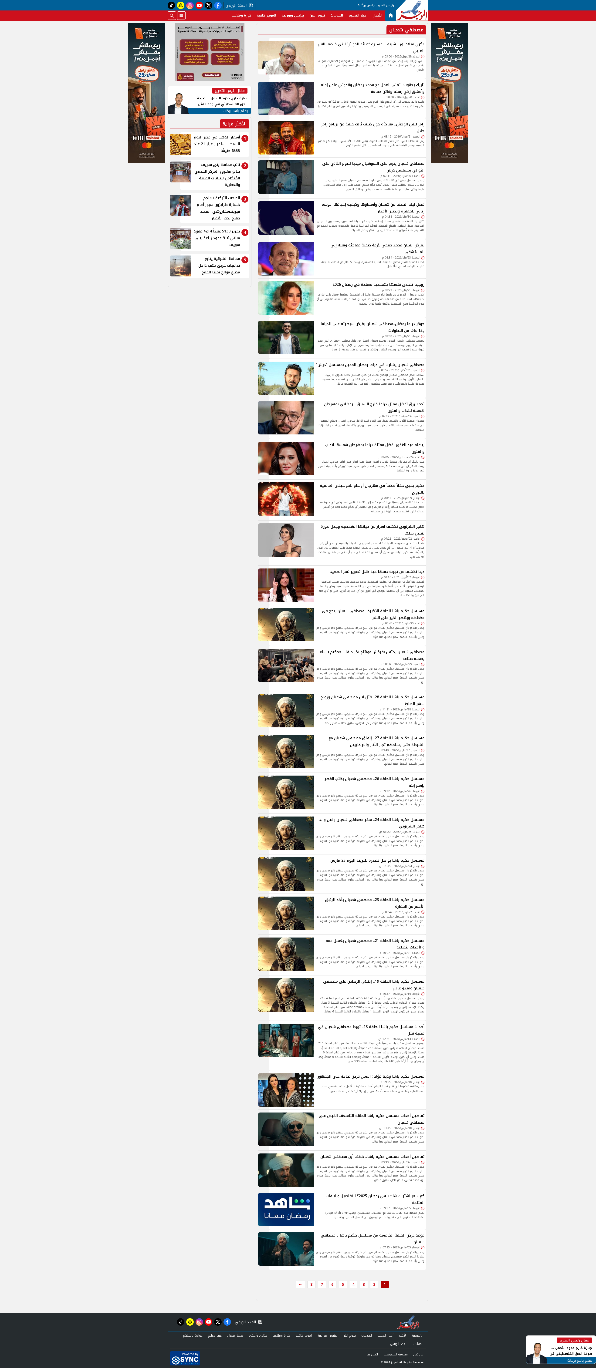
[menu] (181, 15)
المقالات (418, 1344)
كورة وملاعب (241, 15)
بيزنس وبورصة (293, 15)
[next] (300, 1284)
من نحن (418, 1354)
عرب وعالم (215, 1335)
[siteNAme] (412, 10)
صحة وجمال (235, 1335)
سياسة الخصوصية (395, 1354)
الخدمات (337, 15)
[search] (172, 15)
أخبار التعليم (358, 15)
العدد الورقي (235, 5)
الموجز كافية (266, 15)
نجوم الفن (317, 15)
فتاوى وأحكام (258, 1335)
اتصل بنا (372, 1354)
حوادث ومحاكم (193, 1335)
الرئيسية (417, 1335)
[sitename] (408, 1322)
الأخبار (377, 15)
